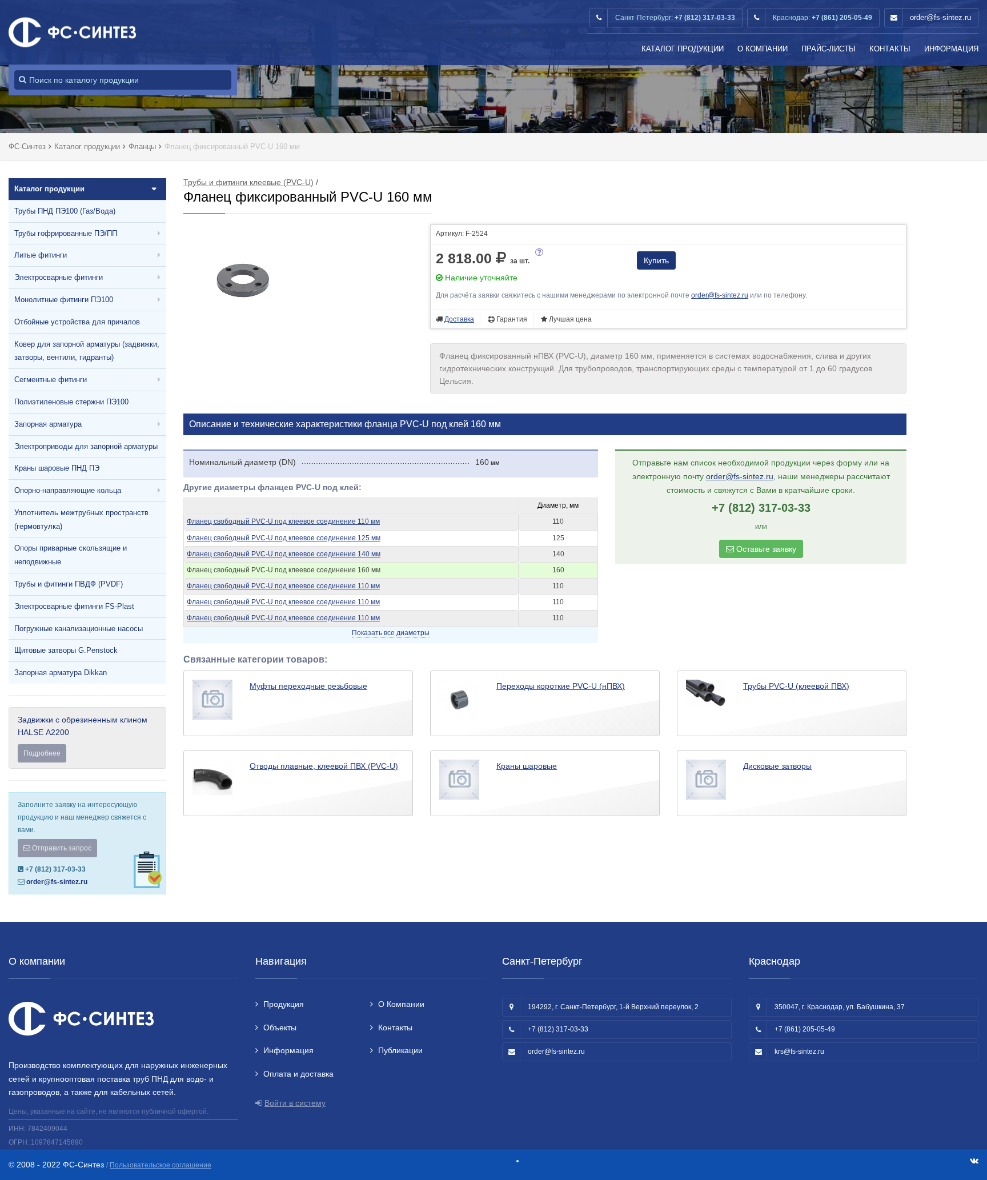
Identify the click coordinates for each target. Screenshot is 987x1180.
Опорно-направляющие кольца (67, 490)
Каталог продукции (682, 49)
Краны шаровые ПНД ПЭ (56, 468)
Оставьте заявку (765, 548)
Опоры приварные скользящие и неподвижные (70, 555)
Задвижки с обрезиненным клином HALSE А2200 (82, 736)
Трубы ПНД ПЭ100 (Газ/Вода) (64, 211)
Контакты (889, 49)
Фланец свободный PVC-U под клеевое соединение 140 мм (283, 554)
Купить (656, 260)
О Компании (762, 49)
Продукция (283, 1004)
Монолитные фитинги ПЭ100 (63, 299)
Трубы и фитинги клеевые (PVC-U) (248, 182)
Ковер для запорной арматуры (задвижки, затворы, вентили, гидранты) (86, 351)
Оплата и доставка (298, 1073)
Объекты (279, 1027)
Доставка (459, 319)
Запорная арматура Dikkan (60, 672)
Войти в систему (295, 1102)
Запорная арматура (48, 424)
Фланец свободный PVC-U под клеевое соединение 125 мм (283, 538)
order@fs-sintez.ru (940, 17)
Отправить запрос (60, 848)
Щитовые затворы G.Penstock (66, 650)
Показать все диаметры (391, 633)
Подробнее (42, 753)
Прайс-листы (828, 49)
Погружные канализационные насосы (78, 628)
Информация (951, 49)
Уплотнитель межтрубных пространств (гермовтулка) (81, 519)
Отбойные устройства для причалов (77, 322)
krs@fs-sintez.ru (799, 1051)
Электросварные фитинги (58, 277)
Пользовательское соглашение (160, 1165)
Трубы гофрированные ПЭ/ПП (65, 233)
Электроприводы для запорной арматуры (86, 446)
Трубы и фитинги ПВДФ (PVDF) (68, 584)
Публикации (400, 1050)
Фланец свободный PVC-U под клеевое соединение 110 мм (283, 521)
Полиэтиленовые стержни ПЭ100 (71, 402)
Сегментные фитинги (50, 379)
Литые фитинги (40, 255)
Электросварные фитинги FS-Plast (74, 606)
